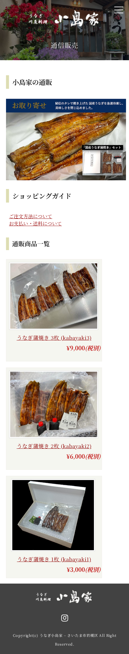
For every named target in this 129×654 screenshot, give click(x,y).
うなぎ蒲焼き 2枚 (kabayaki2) (54, 446)
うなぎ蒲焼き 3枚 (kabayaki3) (54, 337)
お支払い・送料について (35, 223)
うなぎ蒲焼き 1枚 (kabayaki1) (54, 559)
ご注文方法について (30, 216)
